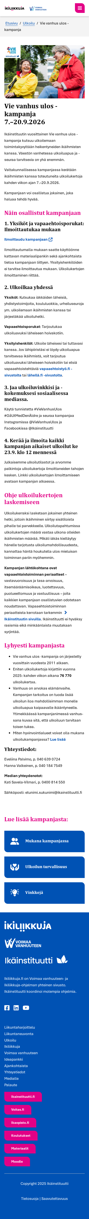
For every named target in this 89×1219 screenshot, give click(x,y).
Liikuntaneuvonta (18, 1033)
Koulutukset (20, 1135)
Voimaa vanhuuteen (21, 1052)
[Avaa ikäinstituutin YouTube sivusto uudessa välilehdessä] (26, 1008)
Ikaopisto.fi (20, 1122)
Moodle (17, 1161)
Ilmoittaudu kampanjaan (26, 239)
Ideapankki (13, 1059)
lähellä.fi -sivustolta (44, 375)
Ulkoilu (29, 23)
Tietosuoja (30, 1198)
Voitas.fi (17, 1109)
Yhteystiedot (14, 1071)
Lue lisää (58, 739)
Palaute (10, 1084)
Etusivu (11, 23)
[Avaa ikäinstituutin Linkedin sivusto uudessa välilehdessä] (16, 1008)
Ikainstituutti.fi (23, 1096)
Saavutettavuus (54, 1198)
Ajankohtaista (16, 1065)
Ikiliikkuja (12, 1046)
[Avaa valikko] (80, 8)
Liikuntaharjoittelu (19, 1027)
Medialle (11, 1078)
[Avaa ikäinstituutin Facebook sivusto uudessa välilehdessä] (7, 1008)
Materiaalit (20, 1148)
